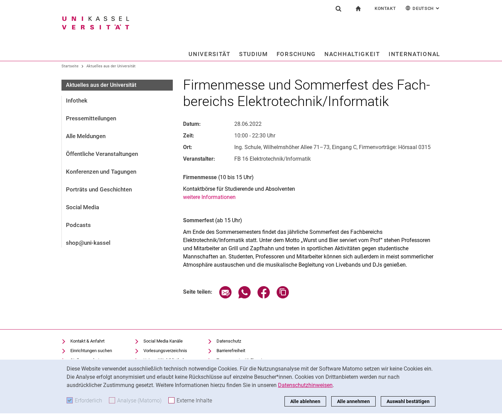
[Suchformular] (338, 8)
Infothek (76, 100)
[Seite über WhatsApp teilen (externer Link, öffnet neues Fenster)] (244, 296)
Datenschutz (229, 341)
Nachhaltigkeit (352, 54)
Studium (253, 54)
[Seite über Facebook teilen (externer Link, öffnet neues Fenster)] (263, 296)
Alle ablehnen (305, 401)
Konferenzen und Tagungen (101, 171)
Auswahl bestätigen (408, 401)
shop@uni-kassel (88, 242)
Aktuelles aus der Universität (111, 66)
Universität (210, 54)
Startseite (70, 66)
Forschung (296, 54)
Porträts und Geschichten (99, 189)
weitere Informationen (209, 197)
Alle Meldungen (86, 136)
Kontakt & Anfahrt (87, 341)
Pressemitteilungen (91, 118)
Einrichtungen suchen (91, 350)
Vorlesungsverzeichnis (165, 350)
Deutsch (427, 8)
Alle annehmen (353, 401)
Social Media (82, 207)
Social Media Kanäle (163, 341)
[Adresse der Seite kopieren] (283, 296)
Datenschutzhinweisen (305, 385)
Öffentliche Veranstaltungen (102, 153)
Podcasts (78, 225)
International (414, 54)
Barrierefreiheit (231, 350)
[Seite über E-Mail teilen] (225, 296)
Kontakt (385, 8)
